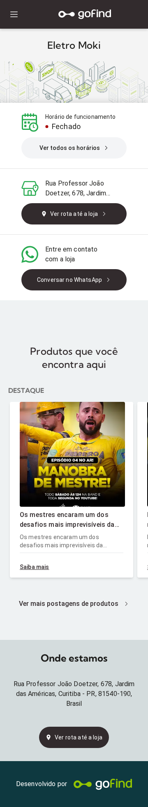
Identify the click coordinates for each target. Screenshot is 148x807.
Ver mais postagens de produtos (68, 604)
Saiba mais (34, 567)
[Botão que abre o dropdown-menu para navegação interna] (14, 14)
